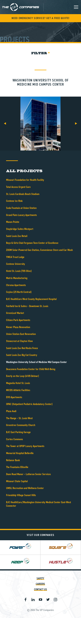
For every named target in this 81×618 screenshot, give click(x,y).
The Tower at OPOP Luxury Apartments (25, 446)
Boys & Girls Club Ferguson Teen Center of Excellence (32, 243)
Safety (40, 578)
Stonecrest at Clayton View (19, 341)
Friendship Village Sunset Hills (21, 495)
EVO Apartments (14, 397)
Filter (39, 53)
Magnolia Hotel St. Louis (18, 383)
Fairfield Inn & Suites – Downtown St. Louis (27, 306)
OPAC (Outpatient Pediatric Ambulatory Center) (29, 404)
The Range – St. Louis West (19, 418)
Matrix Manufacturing (16, 278)
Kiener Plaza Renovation (18, 327)
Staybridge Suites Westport (19, 229)
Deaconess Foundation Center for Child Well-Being (30, 369)
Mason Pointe (12, 222)
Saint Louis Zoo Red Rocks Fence (22, 348)
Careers (40, 584)
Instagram (55, 599)
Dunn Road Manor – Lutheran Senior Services (28, 474)
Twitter (48, 599)
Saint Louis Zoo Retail (16, 236)
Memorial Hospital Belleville (20, 453)
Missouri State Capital (17, 481)
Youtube (40, 599)
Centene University (15, 264)
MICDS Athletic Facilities (18, 390)
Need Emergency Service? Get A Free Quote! (41, 18)
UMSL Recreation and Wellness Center (25, 488)
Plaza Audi (11, 411)
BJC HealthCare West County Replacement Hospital (31, 299)
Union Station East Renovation (21, 334)
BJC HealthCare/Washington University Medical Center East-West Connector (38, 504)
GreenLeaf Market (15, 313)
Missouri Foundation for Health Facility (25, 180)
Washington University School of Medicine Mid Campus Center (36, 362)
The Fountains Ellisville (17, 467)
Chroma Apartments (16, 285)
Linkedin (33, 599)
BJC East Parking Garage (18, 432)
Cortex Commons (14, 439)
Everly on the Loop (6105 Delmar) (22, 376)
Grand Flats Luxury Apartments (21, 215)
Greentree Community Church (20, 425)
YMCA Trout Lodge (15, 257)
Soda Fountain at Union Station (21, 208)
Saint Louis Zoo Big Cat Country (21, 355)
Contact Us (40, 589)
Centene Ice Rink (14, 201)
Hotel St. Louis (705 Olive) (19, 271)
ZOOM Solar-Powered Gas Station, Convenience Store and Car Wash (39, 250)
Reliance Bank (13, 460)
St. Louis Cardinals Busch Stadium (22, 194)
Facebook (25, 599)
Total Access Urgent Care (18, 187)
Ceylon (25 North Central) (18, 292)
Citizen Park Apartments (18, 320)
